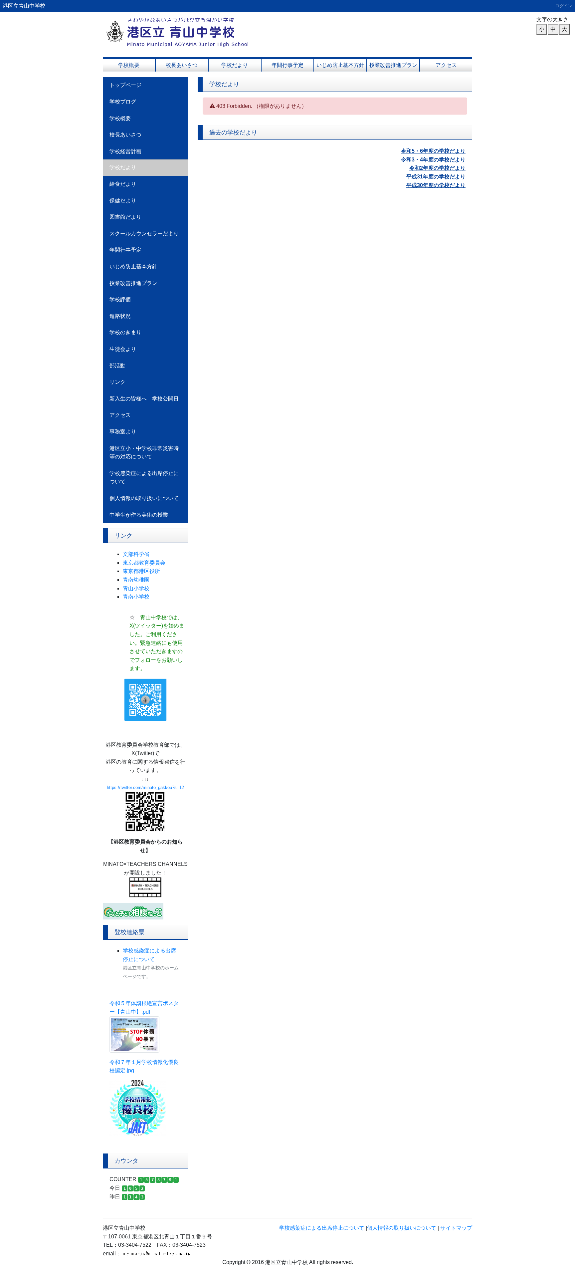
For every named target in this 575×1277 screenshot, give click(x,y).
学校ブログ (122, 102)
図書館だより (125, 217)
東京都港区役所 (141, 571)
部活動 (117, 366)
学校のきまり (125, 332)
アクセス (446, 65)
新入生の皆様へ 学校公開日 (144, 398)
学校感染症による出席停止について (144, 477)
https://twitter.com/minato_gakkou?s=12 (145, 787)
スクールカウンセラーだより (144, 233)
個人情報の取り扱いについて (144, 498)
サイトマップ (456, 1228)
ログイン (563, 5)
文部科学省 (136, 554)
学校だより (234, 65)
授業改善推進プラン (393, 65)
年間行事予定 (287, 65)
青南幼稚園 (136, 580)
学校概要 (128, 65)
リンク (117, 382)
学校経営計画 (125, 151)
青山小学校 (136, 588)
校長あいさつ (182, 65)
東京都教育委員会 (144, 563)
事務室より (122, 431)
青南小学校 (136, 597)
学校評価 (120, 299)
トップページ (125, 85)
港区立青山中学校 (24, 6)
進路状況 (120, 316)
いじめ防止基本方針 (340, 65)
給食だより (122, 184)
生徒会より (122, 349)
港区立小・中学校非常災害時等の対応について (144, 452)
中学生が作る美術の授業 (138, 515)
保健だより (122, 200)
